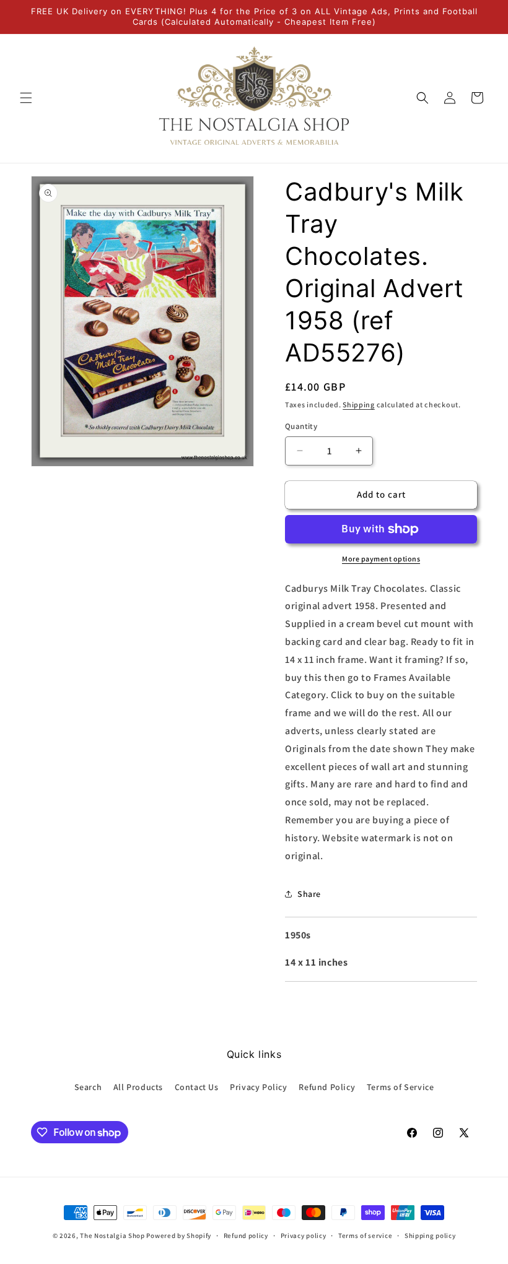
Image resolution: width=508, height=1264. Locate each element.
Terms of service (365, 1235)
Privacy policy (303, 1235)
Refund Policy (327, 1087)
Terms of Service (400, 1087)
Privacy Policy (258, 1087)
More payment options (381, 558)
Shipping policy (430, 1235)
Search (88, 1087)
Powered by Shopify (178, 1235)
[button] (26, 97)
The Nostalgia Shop (112, 1235)
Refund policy (246, 1235)
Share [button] (309, 893)
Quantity (301, 426)
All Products (138, 1087)
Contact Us (197, 1087)
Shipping (359, 404)
